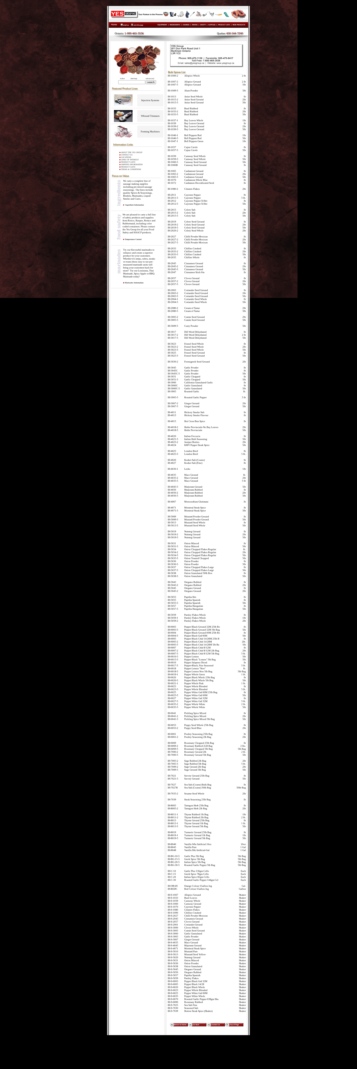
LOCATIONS (126, 157)
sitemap (134, 78)
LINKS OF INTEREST (130, 160)
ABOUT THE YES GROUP (131, 152)
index (122, 78)
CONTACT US (127, 155)
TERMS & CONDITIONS (131, 169)
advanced (150, 78)
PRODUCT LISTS (128, 162)
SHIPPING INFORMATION (132, 164)
